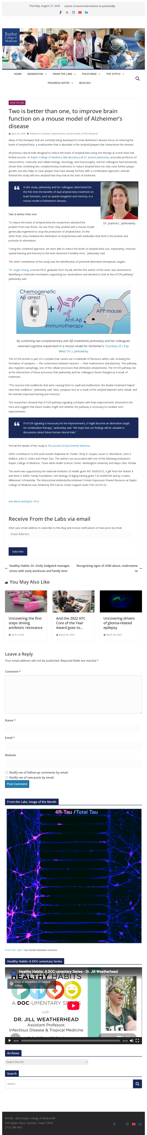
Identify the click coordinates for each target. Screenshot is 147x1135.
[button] (45, 74)
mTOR (84, 133)
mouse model (73, 133)
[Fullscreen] (137, 1040)
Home (18, 74)
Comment (13, 671)
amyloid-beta (58, 133)
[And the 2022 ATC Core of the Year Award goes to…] (73, 593)
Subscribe (17, 551)
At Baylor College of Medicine (44, 157)
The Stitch (113, 74)
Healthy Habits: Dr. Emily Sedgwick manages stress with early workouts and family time (39, 568)
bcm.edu (85, 82)
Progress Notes (59, 82)
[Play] (9, 1040)
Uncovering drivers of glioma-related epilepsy (119, 623)
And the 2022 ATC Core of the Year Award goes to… (71, 623)
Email (10, 738)
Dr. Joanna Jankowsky (96, 157)
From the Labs (13, 950)
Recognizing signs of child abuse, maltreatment (107, 568)
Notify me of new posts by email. (31, 777)
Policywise (89, 74)
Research (93, 133)
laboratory (74, 157)
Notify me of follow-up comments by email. (38, 772)
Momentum (35, 74)
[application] (73, 1005)
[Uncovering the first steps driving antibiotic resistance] (26, 593)
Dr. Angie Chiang (19, 270)
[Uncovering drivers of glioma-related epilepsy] (121, 593)
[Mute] (131, 1040)
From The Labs (62, 74)
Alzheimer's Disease (40, 133)
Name (10, 720)
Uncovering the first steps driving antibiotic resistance (25, 623)
